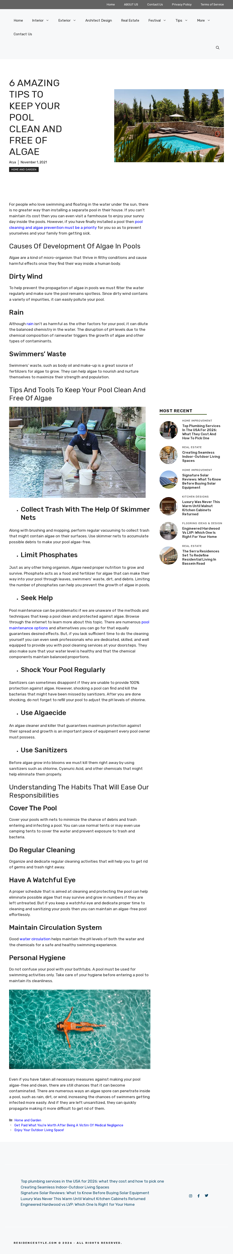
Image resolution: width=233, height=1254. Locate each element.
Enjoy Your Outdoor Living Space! (39, 1130)
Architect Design (98, 20)
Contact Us (155, 4)
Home (111, 4)
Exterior (64, 20)
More (201, 20)
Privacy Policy (182, 4)
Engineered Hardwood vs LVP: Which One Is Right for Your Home (201, 532)
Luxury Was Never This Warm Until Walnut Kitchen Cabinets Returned (201, 508)
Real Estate (130, 20)
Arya (12, 162)
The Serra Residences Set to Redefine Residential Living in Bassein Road (200, 557)
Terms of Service (212, 4)
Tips (178, 20)
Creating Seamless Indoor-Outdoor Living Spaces (201, 456)
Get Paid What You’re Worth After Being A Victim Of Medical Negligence (68, 1125)
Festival (154, 20)
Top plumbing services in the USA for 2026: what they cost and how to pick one (201, 432)
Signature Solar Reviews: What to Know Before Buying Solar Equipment (201, 481)
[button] (217, 48)
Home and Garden (23, 169)
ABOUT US (131, 4)
